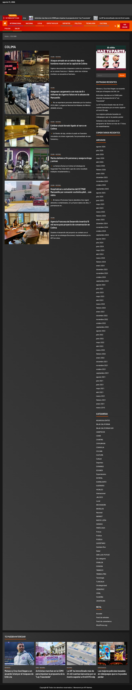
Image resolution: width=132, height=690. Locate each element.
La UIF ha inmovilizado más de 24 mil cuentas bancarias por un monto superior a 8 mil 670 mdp (110, 107)
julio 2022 (99, 335)
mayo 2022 (100, 342)
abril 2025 (99, 208)
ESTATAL (99, 478)
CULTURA (99, 455)
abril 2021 (99, 392)
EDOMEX (99, 470)
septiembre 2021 (102, 373)
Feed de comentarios (104, 621)
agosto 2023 (100, 285)
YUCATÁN (99, 597)
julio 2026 (99, 150)
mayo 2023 (100, 296)
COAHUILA (100, 447)
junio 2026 (100, 154)
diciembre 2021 (102, 362)
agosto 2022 (100, 331)
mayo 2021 (100, 388)
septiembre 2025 (102, 189)
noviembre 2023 (102, 273)
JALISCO (99, 497)
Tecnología (90, 23)
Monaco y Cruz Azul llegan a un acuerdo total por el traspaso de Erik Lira (19, 673)
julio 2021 (99, 381)
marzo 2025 (100, 212)
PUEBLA (99, 539)
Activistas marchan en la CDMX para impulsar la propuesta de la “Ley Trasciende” (38, 18)
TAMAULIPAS (101, 574)
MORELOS (100, 509)
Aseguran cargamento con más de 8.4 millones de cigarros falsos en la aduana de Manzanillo (70, 94)
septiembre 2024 (102, 235)
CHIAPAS (99, 440)
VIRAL (98, 593)
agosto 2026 (100, 147)
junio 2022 (100, 339)
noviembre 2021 (102, 365)
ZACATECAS (100, 601)
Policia (7, 28)
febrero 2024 (101, 262)
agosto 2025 (100, 193)
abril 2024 (99, 254)
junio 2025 (100, 200)
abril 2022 (99, 346)
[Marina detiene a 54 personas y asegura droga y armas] (27, 163)
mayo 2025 (100, 204)
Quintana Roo (101, 547)
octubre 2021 (101, 369)
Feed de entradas (102, 617)
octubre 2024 (101, 231)
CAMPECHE (100, 432)
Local (40, 23)
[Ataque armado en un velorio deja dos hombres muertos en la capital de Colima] (27, 66)
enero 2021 (100, 404)
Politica (78, 23)
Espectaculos (52, 23)
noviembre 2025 (102, 181)
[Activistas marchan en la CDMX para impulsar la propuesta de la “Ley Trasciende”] (50, 653)
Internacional (15, 23)
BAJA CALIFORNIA (103, 424)
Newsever (77, 688)
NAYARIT (99, 516)
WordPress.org (101, 625)
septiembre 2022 (102, 327)
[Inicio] (5, 23)
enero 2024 (100, 266)
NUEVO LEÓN (101, 520)
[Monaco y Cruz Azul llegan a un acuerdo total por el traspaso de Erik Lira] (19, 653)
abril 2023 (99, 300)
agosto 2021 (100, 377)
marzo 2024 (100, 258)
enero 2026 (100, 174)
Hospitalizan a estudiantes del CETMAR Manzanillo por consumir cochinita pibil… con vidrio (71, 192)
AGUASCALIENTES (103, 420)
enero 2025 (100, 220)
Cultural (103, 23)
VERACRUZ (100, 589)
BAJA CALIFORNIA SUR (104, 428)
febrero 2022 (101, 354)
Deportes (66, 23)
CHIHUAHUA (100, 443)
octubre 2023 (101, 277)
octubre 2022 (101, 323)
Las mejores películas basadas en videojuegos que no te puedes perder (112, 673)
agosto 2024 (100, 239)
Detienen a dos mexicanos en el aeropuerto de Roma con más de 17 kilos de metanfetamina (111, 123)
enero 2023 (100, 312)
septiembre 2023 (102, 281)
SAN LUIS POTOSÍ (103, 555)
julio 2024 (99, 243)
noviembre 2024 (102, 227)
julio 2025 (99, 197)
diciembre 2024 (102, 223)
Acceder (99, 614)
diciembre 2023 (102, 269)
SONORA (99, 566)
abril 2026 (99, 162)
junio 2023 (100, 293)
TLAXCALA (100, 582)
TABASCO (99, 570)
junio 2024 (100, 246)
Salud (17, 28)
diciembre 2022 (102, 316)
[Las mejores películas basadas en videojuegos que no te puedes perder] (112, 653)
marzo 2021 (100, 396)
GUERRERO (100, 486)
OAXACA (99, 524)
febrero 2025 (101, 216)
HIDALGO (99, 490)
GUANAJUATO (101, 482)
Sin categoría (101, 559)
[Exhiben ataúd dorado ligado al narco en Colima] (27, 131)
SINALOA (99, 562)
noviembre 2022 (102, 319)
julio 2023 (99, 289)
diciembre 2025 (102, 177)
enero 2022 (100, 358)
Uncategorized (101, 585)
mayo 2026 (100, 158)
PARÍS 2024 (100, 528)
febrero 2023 (101, 308)
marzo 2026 (100, 166)
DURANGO (100, 466)
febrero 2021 (101, 400)
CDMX (98, 436)
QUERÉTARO (100, 543)
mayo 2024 (100, 250)
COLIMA (53, 56)
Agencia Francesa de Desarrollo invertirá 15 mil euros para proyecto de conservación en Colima (70, 224)
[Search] (115, 26)
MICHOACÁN (101, 505)
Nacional (29, 23)
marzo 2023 (100, 304)
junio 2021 (100, 385)
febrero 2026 (101, 170)
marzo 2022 (100, 350)
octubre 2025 (101, 185)
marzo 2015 (100, 408)
